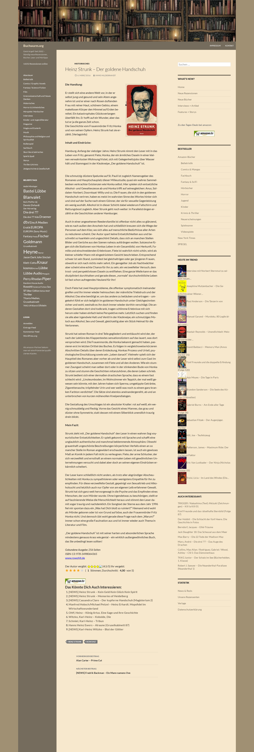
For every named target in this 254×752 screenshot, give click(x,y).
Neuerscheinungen (191, 219)
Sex (49, 286)
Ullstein (42, 305)
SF (24, 290)
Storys (26, 160)
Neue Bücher (185, 99)
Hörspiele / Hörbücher (33, 111)
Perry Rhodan (32, 279)
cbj (36, 202)
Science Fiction (40, 287)
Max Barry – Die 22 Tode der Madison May (200, 536)
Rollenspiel (28, 143)
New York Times (186, 237)
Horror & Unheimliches (33, 107)
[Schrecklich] (67, 570)
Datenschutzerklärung (190, 609)
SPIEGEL (182, 244)
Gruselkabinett (30, 246)
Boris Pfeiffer (29, 202)
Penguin (46, 274)
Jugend (185, 200)
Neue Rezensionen (187, 93)
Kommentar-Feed (31, 331)
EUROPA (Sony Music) (35, 231)
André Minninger (30, 186)
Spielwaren (187, 225)
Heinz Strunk (75, 642)
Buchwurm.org (33, 46)
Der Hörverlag (29, 208)
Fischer (43, 236)
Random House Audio (33, 283)
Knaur (42, 262)
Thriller (27, 294)
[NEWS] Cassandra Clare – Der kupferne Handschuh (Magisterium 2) (111, 600)
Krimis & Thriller (190, 212)
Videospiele (187, 231)
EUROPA (37, 227)
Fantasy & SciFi (189, 181)
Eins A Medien (39, 222)
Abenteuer (28, 75)
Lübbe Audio (32, 273)
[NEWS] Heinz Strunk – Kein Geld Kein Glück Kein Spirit (103, 591)
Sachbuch (27, 148)
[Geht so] (74, 570)
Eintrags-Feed (29, 327)
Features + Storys (187, 111)
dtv (26, 222)
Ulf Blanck (33, 305)
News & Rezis (185, 590)
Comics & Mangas (190, 169)
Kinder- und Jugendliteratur (36, 120)
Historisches (82, 63)
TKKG (25, 305)
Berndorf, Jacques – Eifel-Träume (195, 527)
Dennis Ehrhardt (31, 205)
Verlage (182, 603)
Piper (46, 278)
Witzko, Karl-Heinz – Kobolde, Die (90, 616)
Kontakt (229, 45)
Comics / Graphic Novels (34, 83)
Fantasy (27, 236)
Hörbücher (187, 188)
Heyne (30, 252)
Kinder (184, 206)
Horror (185, 194)
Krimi (35, 268)
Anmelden (28, 323)
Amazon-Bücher (186, 156)
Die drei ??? (30, 212)
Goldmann (32, 241)
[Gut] (78, 570)
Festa (35, 236)
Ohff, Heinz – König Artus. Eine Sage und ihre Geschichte (103, 612)
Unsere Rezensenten (188, 597)
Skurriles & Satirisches (33, 152)
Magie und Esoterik (32, 128)
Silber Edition (32, 290)
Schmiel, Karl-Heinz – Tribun (86, 621)
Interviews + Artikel (188, 105)
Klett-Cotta (30, 262)
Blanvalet (31, 197)
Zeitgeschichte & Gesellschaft (36, 168)
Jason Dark (29, 257)
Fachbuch (186, 175)
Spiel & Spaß (28, 156)
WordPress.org (30, 336)
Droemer (45, 217)
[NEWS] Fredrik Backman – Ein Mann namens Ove (103, 670)
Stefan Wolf (45, 291)
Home (181, 86)
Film (25, 92)
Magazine (27, 124)
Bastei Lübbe (34, 190)
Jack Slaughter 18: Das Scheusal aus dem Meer (202, 531)
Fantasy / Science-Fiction (34, 87)
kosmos (28, 268)
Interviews (28, 115)
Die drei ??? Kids (31, 217)
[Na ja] (70, 570)
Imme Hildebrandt (105, 75)
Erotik (26, 227)
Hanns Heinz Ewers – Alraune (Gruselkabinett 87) (99, 625)
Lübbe (43, 268)
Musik (26, 132)
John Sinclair (43, 257)
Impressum (215, 45)
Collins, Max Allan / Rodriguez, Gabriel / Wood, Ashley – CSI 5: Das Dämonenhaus (203, 551)
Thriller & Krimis (30, 164)
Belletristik (187, 163)
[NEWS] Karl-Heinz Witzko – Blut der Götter (96, 629)
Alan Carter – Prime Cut (89, 658)
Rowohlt (91, 642)
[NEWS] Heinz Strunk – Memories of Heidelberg (98, 596)
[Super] (82, 570)
